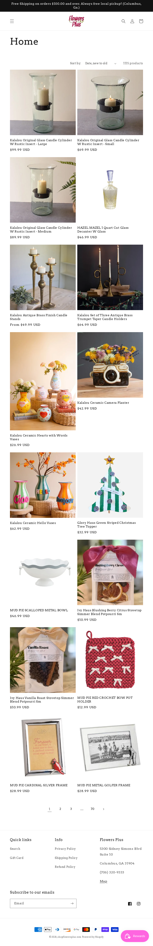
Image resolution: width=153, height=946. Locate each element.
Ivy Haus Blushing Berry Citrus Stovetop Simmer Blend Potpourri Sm (109, 612)
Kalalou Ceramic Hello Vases (33, 523)
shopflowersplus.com (69, 937)
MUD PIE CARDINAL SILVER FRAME (39, 785)
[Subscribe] (72, 903)
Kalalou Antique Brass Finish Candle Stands (39, 317)
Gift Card (17, 857)
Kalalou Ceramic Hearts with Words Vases (39, 437)
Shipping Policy (66, 857)
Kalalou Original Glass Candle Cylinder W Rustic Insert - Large (41, 142)
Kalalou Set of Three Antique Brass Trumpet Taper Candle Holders (104, 317)
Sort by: (75, 63)
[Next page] (103, 809)
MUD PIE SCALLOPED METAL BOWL (39, 610)
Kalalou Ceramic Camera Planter (103, 403)
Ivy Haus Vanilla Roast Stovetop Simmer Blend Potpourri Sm (42, 700)
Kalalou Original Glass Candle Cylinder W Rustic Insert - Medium (41, 229)
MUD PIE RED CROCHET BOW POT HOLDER (105, 699)
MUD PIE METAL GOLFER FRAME (103, 785)
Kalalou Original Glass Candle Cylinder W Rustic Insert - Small (108, 142)
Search (15, 848)
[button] (12, 21)
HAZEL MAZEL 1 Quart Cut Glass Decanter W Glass (103, 229)
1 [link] (49, 809)
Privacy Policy (65, 848)
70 (92, 808)
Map (103, 881)
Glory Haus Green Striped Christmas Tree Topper (106, 524)
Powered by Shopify (93, 937)
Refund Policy (65, 866)
